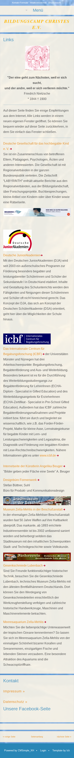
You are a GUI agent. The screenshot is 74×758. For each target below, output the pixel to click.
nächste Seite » (64, 736)
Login (43, 750)
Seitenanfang (37, 736)
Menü (38, 10)
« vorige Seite (9, 736)
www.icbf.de (48, 455)
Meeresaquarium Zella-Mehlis (23, 622)
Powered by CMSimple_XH (19, 750)
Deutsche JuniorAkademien (22, 255)
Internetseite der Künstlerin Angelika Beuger (33, 466)
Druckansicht (54, 3)
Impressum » (14, 691)
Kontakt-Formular (20, 3)
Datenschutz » (15, 702)
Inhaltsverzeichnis (38, 3)
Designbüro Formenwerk (20, 479)
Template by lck (61, 750)
